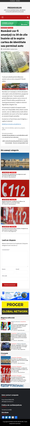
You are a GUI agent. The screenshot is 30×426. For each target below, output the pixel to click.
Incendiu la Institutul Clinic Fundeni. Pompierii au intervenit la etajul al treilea (15, 229)
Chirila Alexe (20, 340)
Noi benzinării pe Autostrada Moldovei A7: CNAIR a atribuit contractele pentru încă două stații (19, 337)
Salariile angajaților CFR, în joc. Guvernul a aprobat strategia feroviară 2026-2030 (19, 346)
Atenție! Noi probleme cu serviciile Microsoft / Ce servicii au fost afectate (15, 135)
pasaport (22, 128)
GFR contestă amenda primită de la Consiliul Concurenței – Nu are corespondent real (15, 141)
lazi (19, 128)
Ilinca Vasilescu (12, 177)
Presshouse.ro (14, 7)
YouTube (18, 1)
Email (17, 269)
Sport (12, 323)
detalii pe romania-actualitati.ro (11, 124)
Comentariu (6, 249)
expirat (16, 128)
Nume (3, 269)
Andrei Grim (13, 49)
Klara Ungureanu (12, 231)
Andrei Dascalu (21, 330)
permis (3, 129)
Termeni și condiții (7, 409)
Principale (10, 27)
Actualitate (4, 27)
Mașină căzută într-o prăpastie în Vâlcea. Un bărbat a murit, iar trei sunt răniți (13, 202)
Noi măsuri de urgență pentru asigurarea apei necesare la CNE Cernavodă (14, 175)
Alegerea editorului (15, 321)
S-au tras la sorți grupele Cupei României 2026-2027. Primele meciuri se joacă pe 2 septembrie (19, 327)
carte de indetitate (9, 128)
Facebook (12, 1)
